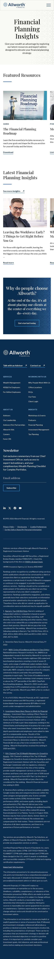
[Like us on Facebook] (15, 508)
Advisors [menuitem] (6, 415)
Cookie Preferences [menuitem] (38, 527)
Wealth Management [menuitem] (11, 383)
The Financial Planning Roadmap (19, 131)
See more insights (11, 191)
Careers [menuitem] (6, 434)
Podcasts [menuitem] (32, 420)
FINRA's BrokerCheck (34, 562)
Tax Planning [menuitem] (33, 434)
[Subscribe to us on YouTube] (20, 508)
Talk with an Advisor (13, 365)
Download (8, 152)
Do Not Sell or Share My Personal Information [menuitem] (23, 529)
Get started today (27, 323)
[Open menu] (49, 5)
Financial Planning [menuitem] (35, 425)
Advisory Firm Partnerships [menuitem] (14, 425)
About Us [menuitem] (8, 409)
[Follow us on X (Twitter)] (9, 508)
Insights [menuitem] (32, 409)
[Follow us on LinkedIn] (4, 508)
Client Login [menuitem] (33, 401)
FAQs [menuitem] (30, 392)
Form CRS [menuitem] (7, 439)
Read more (8, 262)
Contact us (35, 365)
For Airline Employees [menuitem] (12, 392)
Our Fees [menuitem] (32, 397)
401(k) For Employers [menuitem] (11, 387)
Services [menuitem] (7, 377)
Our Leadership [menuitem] (9, 420)
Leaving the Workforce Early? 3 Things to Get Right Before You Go (24, 236)
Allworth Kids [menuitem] (8, 429)
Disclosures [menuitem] (22, 527)
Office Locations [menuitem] (35, 387)
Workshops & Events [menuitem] (37, 415)
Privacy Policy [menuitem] (8, 527)
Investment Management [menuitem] (38, 429)
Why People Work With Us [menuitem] (39, 383)
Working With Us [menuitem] (37, 377)
